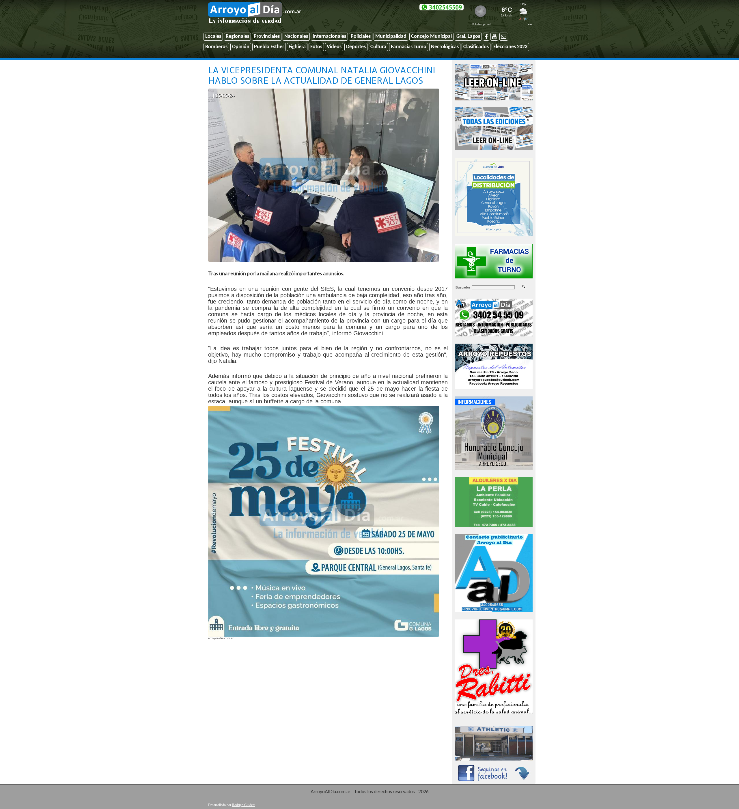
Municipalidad (390, 36)
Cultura (378, 47)
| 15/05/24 (223, 95)
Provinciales (267, 36)
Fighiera (297, 47)
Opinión (240, 47)
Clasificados (476, 47)
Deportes (356, 47)
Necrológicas (445, 47)
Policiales (361, 36)
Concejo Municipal (431, 36)
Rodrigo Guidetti (243, 805)
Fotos (316, 47)
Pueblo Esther (269, 47)
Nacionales (296, 36)
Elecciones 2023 (510, 47)
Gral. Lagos (468, 36)
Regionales (237, 36)
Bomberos (216, 47)
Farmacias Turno (408, 47)
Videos (334, 47)
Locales (213, 36)
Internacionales (329, 36)
